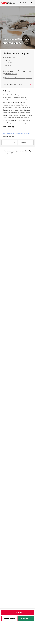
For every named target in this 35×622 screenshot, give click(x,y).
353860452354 (11, 74)
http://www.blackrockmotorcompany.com (18, 78)
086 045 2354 (25, 71)
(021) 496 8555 (11, 71)
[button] (17, 85)
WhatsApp (26, 618)
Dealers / (9, 133)
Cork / (28, 133)
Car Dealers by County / (19, 133)
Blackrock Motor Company (16, 53)
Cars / (4, 133)
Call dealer (18, 612)
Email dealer (10, 618)
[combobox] (26, 143)
